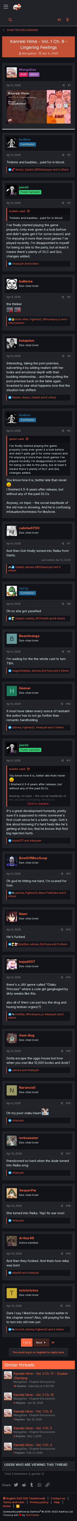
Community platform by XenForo (38, 1511)
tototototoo (28, 1290)
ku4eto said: (17, 211)
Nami (23, 914)
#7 (69, 543)
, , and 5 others (34, 397)
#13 (68, 929)
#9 (69, 651)
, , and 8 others (40, 618)
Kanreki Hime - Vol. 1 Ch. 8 (32, 1411)
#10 (68, 703)
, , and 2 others (40, 670)
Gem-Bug (26, 1035)
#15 (68, 1051)
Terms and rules (13, 1502)
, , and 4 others (39, 1329)
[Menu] (6, 7)
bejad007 (27, 962)
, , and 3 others (42, 169)
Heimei (24, 688)
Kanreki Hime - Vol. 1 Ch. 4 (32, 1445)
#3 (69, 202)
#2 (69, 154)
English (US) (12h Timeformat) (25, 1498)
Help (57, 1502)
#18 (68, 1205)
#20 (68, 1305)
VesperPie (27, 1190)
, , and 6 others (42, 944)
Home (7, 1506)
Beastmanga (29, 636)
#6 (69, 430)
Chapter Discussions (42, 1381)
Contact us (58, 1498)
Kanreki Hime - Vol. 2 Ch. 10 (33, 1395)
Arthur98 (26, 1238)
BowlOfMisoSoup (33, 858)
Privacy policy (39, 1502)
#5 (69, 356)
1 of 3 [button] (26, 1342)
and (25, 263)
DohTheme (32, 1515)
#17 (68, 1153)
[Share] (63, 85)
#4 (69, 297)
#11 (69, 760)
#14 (68, 977)
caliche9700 (29, 528)
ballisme (26, 281)
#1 (69, 85)
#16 (68, 1103)
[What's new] (67, 20)
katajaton (26, 340)
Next (39, 1342)
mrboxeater (28, 1138)
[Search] (10, 20)
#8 (69, 603)
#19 (68, 1253)
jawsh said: (16, 439)
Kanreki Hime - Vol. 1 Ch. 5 (32, 1428)
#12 (68, 873)
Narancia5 (27, 1087)
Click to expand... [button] (38, 803)
